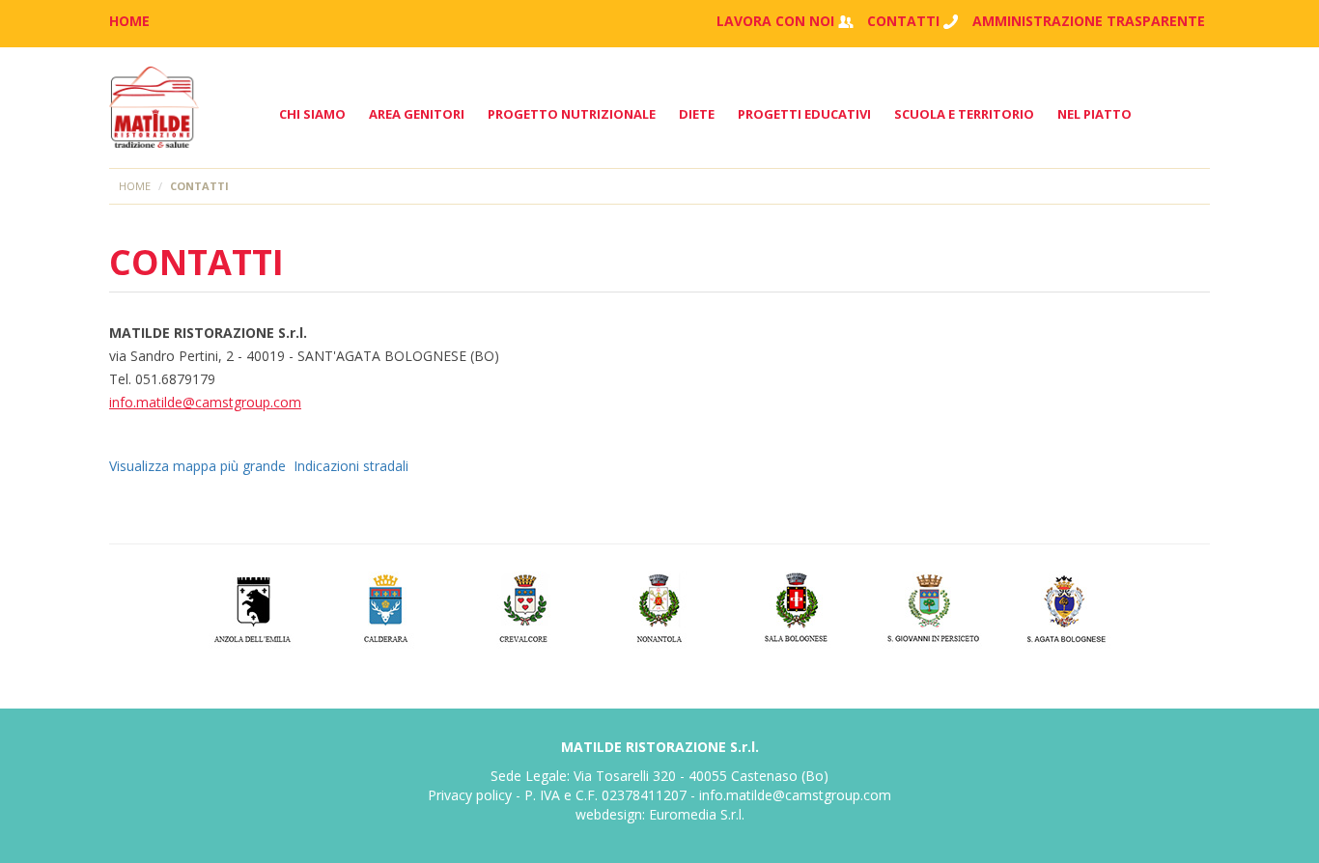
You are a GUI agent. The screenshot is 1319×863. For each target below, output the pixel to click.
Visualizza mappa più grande (197, 466)
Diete (697, 114)
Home (135, 186)
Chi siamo (312, 114)
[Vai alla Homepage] (154, 108)
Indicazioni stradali (351, 466)
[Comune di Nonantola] (660, 606)
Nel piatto (1094, 114)
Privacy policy (470, 795)
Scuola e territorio (964, 114)
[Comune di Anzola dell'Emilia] (251, 606)
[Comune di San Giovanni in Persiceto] (932, 606)
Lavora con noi (775, 21)
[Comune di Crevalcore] (524, 606)
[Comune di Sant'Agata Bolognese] (1068, 606)
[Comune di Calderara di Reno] (388, 606)
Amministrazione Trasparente (1088, 21)
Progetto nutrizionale (572, 114)
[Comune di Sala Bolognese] (796, 606)
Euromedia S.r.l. (696, 814)
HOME (129, 21)
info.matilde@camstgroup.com (205, 402)
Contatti (903, 21)
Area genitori (416, 114)
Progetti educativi (804, 114)
